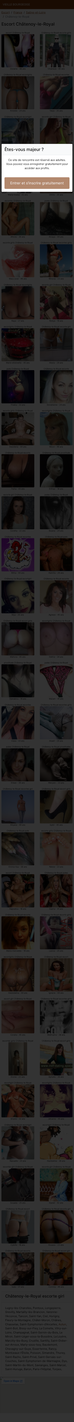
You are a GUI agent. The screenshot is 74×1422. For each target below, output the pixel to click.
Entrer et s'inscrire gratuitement (37, 183)
